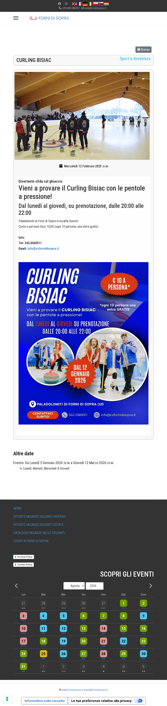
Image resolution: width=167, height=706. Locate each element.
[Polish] (96, 3)
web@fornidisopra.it (95, 8)
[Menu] (15, 18)
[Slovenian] (101, 3)
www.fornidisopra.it (73, 689)
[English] (74, 3)
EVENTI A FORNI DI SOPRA (31, 541)
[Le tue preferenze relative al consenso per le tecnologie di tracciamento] (7, 699)
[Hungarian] (106, 3)
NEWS (17, 508)
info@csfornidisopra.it (43, 248)
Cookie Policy (24, 564)
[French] (80, 3)
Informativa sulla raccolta (45, 701)
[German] (85, 3)
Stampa (145, 49)
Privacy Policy (24, 556)
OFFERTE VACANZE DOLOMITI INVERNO (39, 516)
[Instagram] (66, 3)
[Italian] (90, 3)
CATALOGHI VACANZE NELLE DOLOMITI (39, 533)
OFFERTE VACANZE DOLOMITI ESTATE (38, 525)
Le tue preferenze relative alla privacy (101, 701)
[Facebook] (59, 3)
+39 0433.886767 (70, 8)
